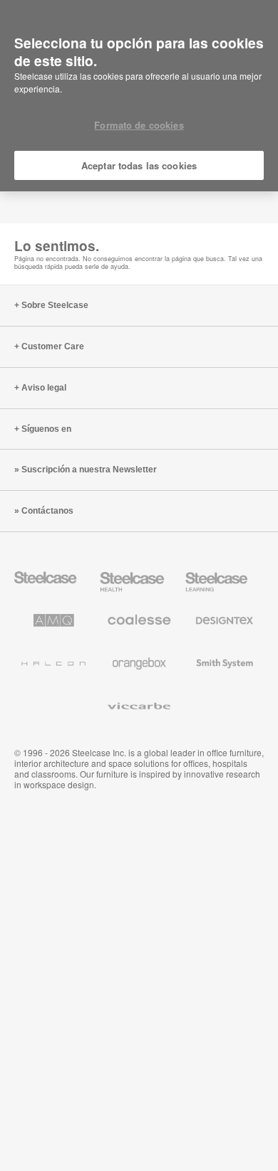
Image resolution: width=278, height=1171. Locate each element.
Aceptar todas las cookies (139, 165)
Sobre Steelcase (54, 305)
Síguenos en (46, 429)
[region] (139, 96)
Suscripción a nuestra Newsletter (89, 470)
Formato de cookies (138, 125)
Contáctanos (47, 511)
